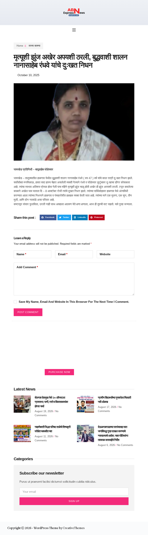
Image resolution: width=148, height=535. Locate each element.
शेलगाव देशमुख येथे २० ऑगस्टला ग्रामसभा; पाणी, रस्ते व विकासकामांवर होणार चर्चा (51, 402)
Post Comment (28, 312)
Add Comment (27, 267)
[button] (48, 217)
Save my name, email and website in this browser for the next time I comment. (74, 301)
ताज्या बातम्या (34, 45)
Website (105, 254)
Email (62, 254)
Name (21, 254)
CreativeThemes (74, 528)
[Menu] (74, 30)
